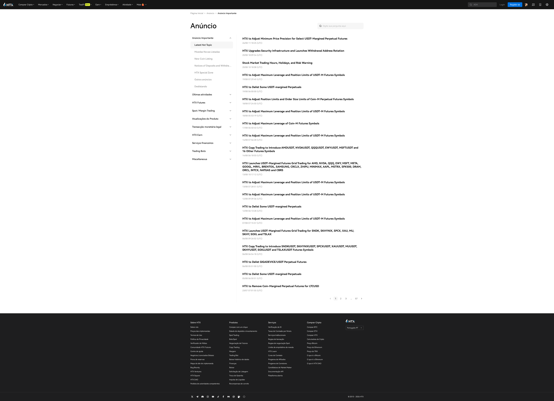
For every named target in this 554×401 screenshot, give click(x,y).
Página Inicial (196, 13)
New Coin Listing (203, 58)
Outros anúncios (203, 79)
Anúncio (210, 13)
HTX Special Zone (203, 72)
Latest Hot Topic (203, 45)
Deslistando (200, 86)
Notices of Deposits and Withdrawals (213, 65)
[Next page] (362, 299)
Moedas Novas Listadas (207, 51)
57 (356, 298)
